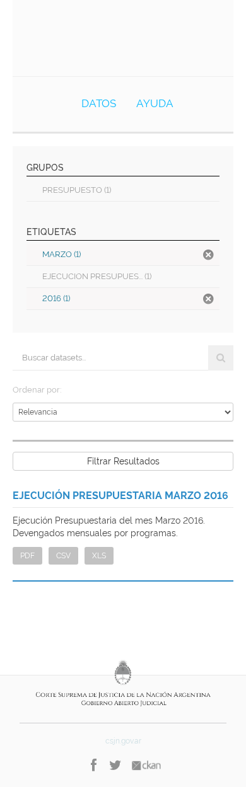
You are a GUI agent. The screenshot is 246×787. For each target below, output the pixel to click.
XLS (99, 555)
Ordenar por (36, 389)
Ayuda (154, 103)
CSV (63, 555)
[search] (220, 358)
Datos (98, 103)
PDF (27, 555)
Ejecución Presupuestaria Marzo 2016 (120, 496)
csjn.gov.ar (123, 741)
